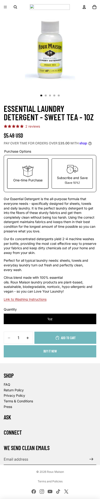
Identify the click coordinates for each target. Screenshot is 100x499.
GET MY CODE (49, 266)
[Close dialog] (71, 228)
